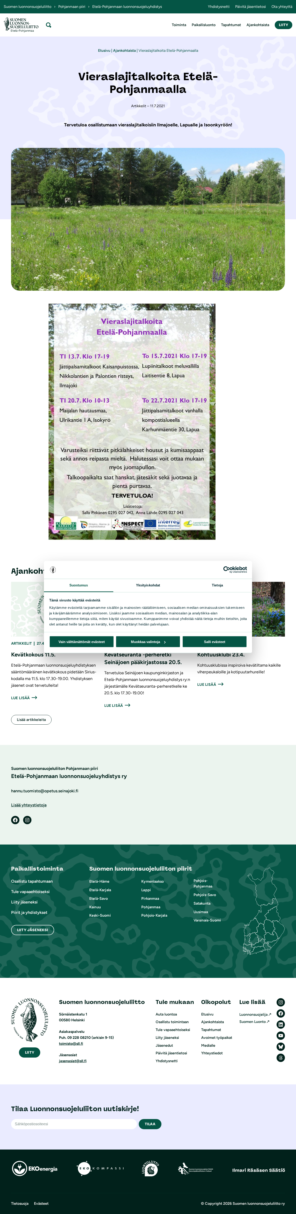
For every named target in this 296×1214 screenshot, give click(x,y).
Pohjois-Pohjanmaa (203, 883)
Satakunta (202, 903)
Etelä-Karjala (100, 890)
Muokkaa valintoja (145, 642)
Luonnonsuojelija (253, 1014)
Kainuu (95, 907)
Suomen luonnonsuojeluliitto (27, 6)
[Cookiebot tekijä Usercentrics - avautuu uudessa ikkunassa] (227, 569)
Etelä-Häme (99, 881)
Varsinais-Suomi (207, 920)
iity (29, 1052)
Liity (283, 25)
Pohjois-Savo (205, 895)
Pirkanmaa (150, 898)
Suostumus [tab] (78, 585)
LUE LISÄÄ (20, 698)
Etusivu (104, 50)
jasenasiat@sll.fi (72, 1061)
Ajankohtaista (124, 50)
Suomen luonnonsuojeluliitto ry (259, 1203)
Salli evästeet (214, 642)
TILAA (150, 1124)
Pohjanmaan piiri (71, 6)
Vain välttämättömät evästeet (82, 642)
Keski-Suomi (100, 915)
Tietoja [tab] (217, 585)
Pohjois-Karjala (154, 915)
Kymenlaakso (152, 881)
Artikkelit (21, 643)
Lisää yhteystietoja (28, 805)
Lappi (146, 890)
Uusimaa (201, 912)
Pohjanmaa (150, 907)
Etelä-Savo (98, 898)
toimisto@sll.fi (71, 1043)
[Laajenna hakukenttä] (48, 24)
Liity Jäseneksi (32, 930)
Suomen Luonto (252, 1021)
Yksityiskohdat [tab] (148, 585)
